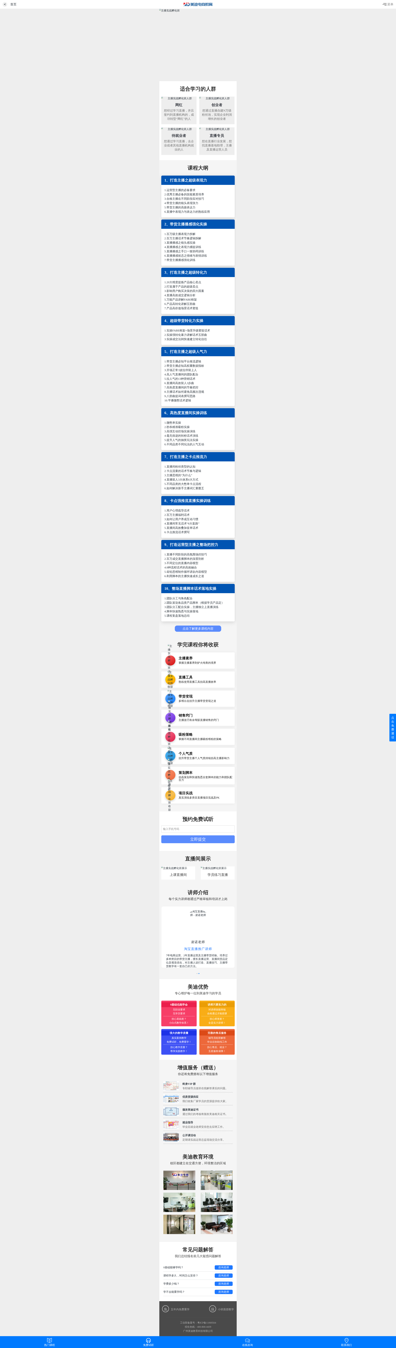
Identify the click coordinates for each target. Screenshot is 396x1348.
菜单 (390, 4)
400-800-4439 (204, 1327)
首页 (13, 4)
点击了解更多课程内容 (198, 628)
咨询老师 (223, 1267)
